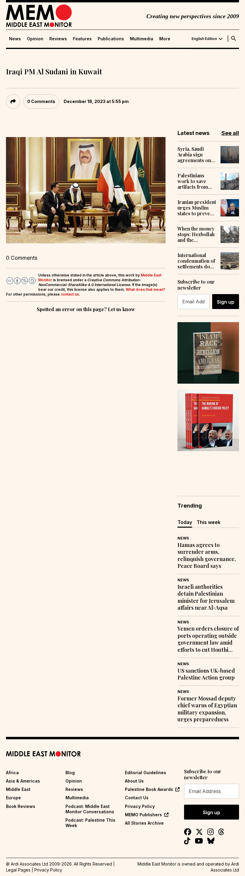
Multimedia (141, 38)
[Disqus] (86, 395)
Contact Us (136, 797)
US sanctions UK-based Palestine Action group (206, 674)
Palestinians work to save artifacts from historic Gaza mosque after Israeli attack (192, 181)
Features (82, 38)
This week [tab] (208, 522)
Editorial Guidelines (145, 772)
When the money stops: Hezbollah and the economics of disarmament (196, 234)
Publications (111, 38)
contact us (70, 294)
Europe (13, 797)
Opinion (35, 38)
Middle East (18, 789)
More (164, 38)
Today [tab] (184, 522)
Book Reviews (20, 806)
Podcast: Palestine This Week (90, 822)
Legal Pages (18, 869)
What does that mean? (145, 289)
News (15, 38)
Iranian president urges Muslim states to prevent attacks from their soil (196, 207)
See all (230, 133)
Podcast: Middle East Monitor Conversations (89, 809)
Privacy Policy (140, 806)
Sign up (225, 302)
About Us (134, 780)
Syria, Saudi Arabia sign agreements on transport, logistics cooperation (194, 154)
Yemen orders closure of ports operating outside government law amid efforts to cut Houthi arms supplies (208, 639)
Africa (12, 772)
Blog (70, 772)
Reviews (58, 38)
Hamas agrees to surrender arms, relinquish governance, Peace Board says (206, 555)
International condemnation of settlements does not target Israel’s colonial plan (196, 261)
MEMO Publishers (143, 814)
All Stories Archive (144, 823)
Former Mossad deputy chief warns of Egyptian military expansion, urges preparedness (207, 709)
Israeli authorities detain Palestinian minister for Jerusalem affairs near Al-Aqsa (206, 597)
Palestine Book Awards (149, 789)
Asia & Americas (23, 780)
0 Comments (41, 101)
